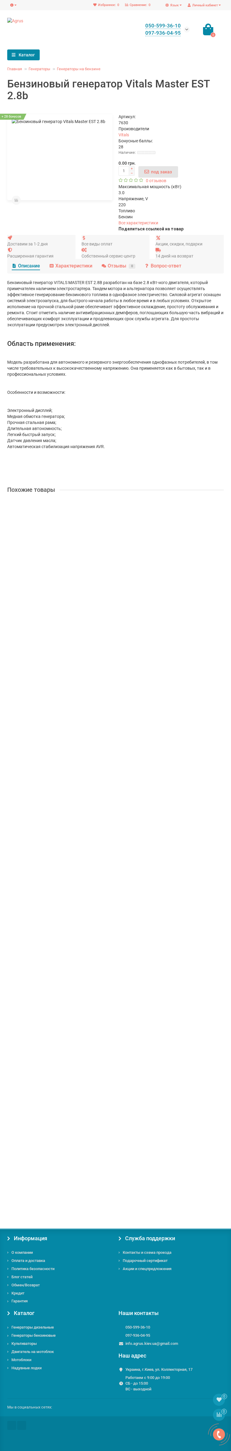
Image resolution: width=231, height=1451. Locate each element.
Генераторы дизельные (32, 1327)
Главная (14, 69)
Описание (29, 266)
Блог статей (21, 1277)
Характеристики (73, 266)
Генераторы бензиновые (33, 1335)
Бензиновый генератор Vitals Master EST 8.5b (54, 1153)
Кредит (17, 1293)
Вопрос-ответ (166, 266)
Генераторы (39, 69)
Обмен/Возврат (25, 1285)
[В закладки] (219, 506)
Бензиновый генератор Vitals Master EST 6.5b (54, 1009)
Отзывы (120, 266)
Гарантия (19, 1301)
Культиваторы (24, 1343)
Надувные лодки (26, 1368)
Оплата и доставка (28, 1260)
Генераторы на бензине (78, 69)
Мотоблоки (21, 1360)
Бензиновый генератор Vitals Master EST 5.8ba (55, 864)
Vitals (124, 134)
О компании (22, 1252)
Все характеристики (138, 222)
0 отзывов (156, 180)
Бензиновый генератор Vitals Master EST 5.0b (54, 574)
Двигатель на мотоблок (32, 1351)
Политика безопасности (32, 1268)
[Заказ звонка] (219, 1434)
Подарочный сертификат (145, 1260)
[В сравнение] (16, 200)
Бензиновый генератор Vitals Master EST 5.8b (54, 719)
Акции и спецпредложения (147, 1268)
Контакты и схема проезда (147, 1252)
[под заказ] (14, 628)
